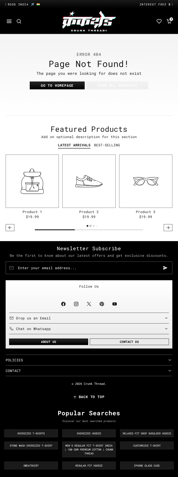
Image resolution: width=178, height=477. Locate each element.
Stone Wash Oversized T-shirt (31, 445)
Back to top (92, 396)
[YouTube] (114, 304)
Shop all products (117, 85)
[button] (9, 21)
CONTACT (13, 370)
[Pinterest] (102, 304)
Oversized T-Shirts (31, 433)
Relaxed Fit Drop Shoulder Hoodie (147, 433)
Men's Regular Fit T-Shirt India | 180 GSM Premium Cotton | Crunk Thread (89, 449)
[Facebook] (63, 304)
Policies (14, 360)
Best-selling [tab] (107, 145)
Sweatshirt (31, 465)
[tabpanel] (89, 193)
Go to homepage (57, 85)
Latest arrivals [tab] (74, 145)
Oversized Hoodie (89, 433)
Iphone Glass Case (147, 465)
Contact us (129, 342)
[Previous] (5, 4)
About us (48, 342)
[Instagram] (76, 304)
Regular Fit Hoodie (89, 465)
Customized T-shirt (147, 445)
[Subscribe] (165, 267)
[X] (89, 304)
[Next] (172, 4)
